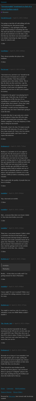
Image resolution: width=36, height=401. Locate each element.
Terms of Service (6, 392)
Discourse (12, 396)
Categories (10, 388)
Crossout (3, 2)
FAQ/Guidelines (20, 388)
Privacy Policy (17, 392)
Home (3, 388)
